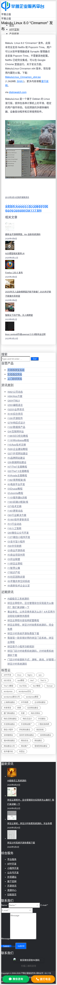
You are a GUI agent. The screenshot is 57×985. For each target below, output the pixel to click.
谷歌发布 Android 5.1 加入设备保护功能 (26, 206)
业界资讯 (15, 409)
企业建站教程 (17, 449)
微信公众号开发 (18, 532)
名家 (23, 713)
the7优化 (23, 685)
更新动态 (15, 510)
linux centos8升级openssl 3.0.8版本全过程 (25, 334)
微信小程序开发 (18, 537)
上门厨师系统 (14, 378)
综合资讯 (15, 414)
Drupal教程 (14, 488)
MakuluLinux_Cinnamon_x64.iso (23, 77)
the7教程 (36, 685)
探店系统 (40, 729)
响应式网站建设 (10, 718)
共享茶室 (7, 707)
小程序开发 (13, 868)
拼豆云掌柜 (14, 563)
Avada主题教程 (17, 475)
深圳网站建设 (45, 735)
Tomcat (49, 685)
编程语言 (15, 405)
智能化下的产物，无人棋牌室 (19, 315)
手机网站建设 (24, 729)
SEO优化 (7, 680)
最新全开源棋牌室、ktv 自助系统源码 (22, 234)
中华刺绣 (14, 546)
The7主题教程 (17, 466)
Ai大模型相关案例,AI (14, 253)
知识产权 (13, 572)
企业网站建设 (40, 702)
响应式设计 (16, 422)
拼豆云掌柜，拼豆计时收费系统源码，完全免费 (29, 823)
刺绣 (19, 707)
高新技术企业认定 (18, 585)
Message (5, 938)
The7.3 (43, 680)
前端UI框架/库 (17, 502)
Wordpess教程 (18, 440)
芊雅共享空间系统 (18, 581)
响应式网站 (35, 713)
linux (19, 675)
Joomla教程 (15, 493)
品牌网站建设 (16, 458)
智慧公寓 (13, 568)
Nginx (30, 675)
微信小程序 (8, 729)
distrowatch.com (17, 92)
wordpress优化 (25, 691)
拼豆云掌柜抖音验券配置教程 (23, 620)
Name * (4, 905)
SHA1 (20, 81)
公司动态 (15, 391)
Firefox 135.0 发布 (14, 272)
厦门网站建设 (9, 713)
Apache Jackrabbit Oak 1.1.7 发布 (23, 210)
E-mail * (44, 905)
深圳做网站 (8, 735)
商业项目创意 (16, 554)
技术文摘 (14, 506)
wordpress (8, 691)
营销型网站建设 (41, 746)
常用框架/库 (16, 480)
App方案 (14, 396)
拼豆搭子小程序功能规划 (20, 646)
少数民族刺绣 (43, 724)
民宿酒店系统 (14, 374)
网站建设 (38, 740)
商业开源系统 (16, 550)
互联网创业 (15, 431)
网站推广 (24, 746)
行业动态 (14, 524)
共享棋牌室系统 (15, 370)
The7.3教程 (8, 685)
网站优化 (24, 740)
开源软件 (15, 418)
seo (40, 675)
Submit (6, 946)
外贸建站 (41, 718)
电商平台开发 (16, 484)
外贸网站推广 (26, 724)
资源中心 (11, 890)
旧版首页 (11, 894)
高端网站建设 (16, 462)
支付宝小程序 (16, 541)
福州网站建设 (9, 740)
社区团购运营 (16, 576)
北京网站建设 (32, 707)
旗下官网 (11, 881)
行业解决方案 (16, 515)
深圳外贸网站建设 (26, 735)
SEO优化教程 (17, 436)
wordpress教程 (32, 696)
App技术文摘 (16, 444)
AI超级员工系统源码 (18, 598)
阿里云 (22, 751)
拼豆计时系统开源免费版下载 (23, 633)
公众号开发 (13, 872)
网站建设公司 (9, 746)
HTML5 (13, 400)
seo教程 (20, 680)
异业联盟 (13, 559)
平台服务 (11, 859)
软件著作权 (8, 751)
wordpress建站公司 (12, 696)
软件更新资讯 (23, 197)
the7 (32, 680)
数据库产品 (16, 427)
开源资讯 (11, 885)
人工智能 (14, 528)
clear (13, 946)
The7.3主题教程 (18, 471)
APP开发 (7, 675)
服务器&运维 (17, 497)
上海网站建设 (9, 702)
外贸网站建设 (17, 453)
